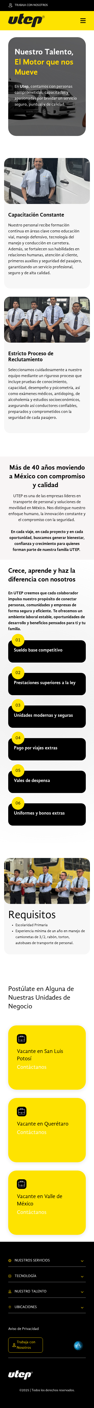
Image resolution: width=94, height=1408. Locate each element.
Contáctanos (32, 1067)
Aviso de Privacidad (23, 1329)
